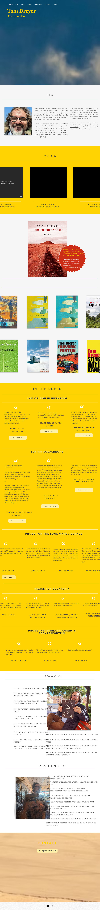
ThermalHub (74, 127)
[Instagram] (52, 906)
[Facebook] (48, 906)
